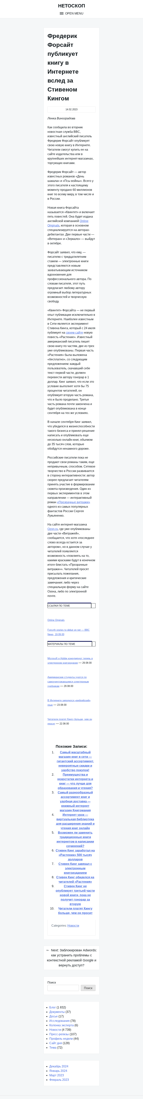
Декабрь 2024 (58, 1066)
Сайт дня (55, 1043)
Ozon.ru (52, 529)
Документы (57, 1011)
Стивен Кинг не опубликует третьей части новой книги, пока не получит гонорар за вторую (75, 895)
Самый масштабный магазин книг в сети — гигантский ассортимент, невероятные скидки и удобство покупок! (75, 761)
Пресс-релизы (59, 1034)
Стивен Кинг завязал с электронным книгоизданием (75, 868)
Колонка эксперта (61, 1025)
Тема (52, 1047)
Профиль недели (61, 1038)
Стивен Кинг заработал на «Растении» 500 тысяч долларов (75, 855)
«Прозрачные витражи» (73, 502)
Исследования (59, 1020)
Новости (73, 925)
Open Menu (73, 13)
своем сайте (74, 332)
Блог (52, 1007)
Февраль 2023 (59, 1079)
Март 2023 (56, 1075)
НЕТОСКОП (71, 6)
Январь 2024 (58, 1070)
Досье (53, 1016)
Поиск (51, 982)
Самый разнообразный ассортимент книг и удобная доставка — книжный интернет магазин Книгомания (75, 801)
